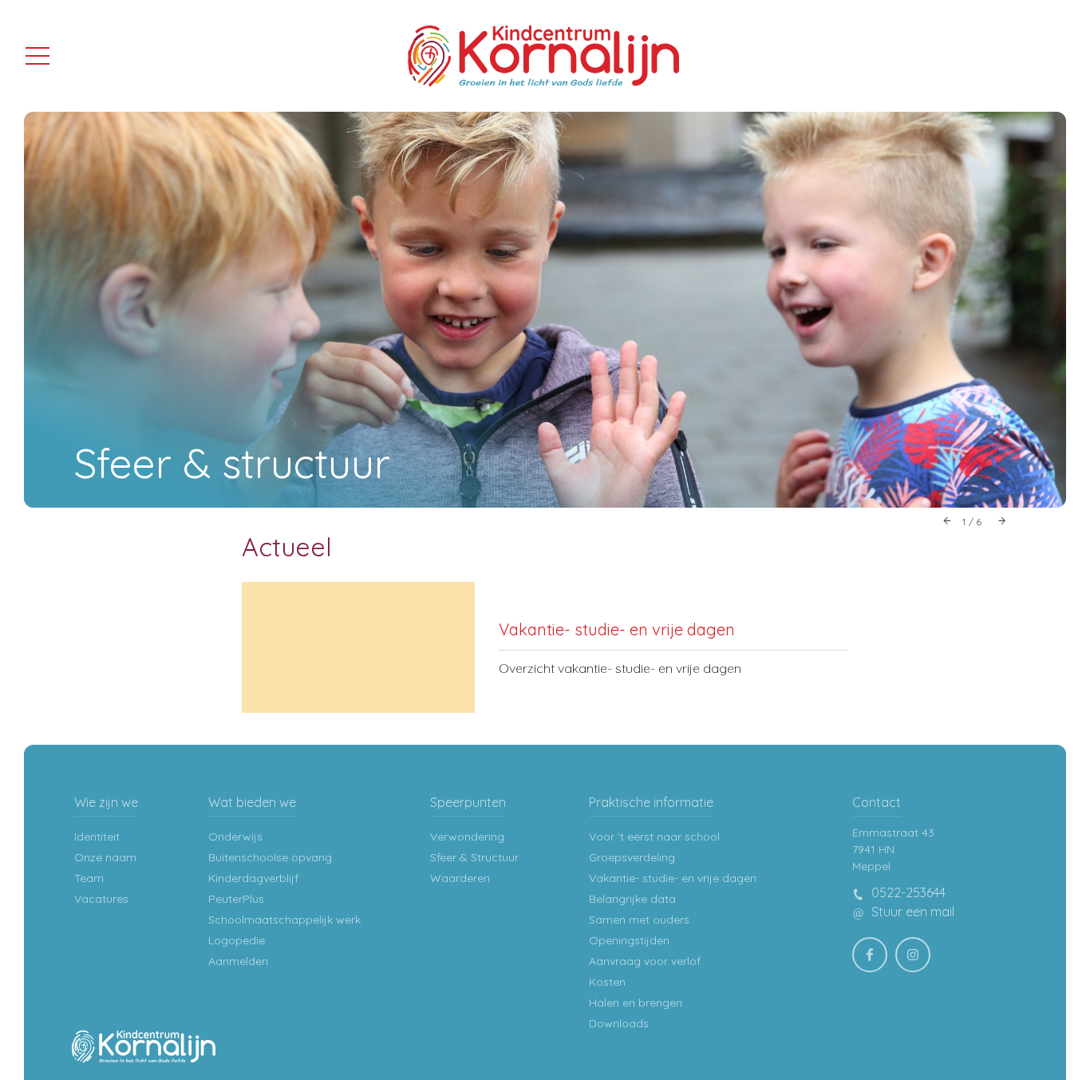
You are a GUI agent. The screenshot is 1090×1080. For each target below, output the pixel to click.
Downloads (619, 1023)
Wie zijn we (106, 802)
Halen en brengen (635, 1002)
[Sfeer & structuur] (545, 310)
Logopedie (236, 940)
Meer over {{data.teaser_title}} (545, 647)
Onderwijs (235, 836)
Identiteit (97, 836)
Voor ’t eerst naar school (654, 836)
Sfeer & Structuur (474, 857)
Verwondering (467, 836)
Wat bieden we (252, 802)
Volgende (1002, 520)
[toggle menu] (37, 55)
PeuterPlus (236, 899)
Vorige (948, 520)
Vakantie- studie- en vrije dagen (672, 878)
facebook (869, 954)
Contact (876, 802)
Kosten (607, 982)
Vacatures (101, 899)
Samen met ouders (639, 919)
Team (89, 878)
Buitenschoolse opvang (270, 857)
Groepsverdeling (632, 857)
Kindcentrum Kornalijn (543, 55)
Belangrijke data (632, 899)
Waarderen (460, 878)
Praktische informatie (651, 802)
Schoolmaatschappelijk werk (284, 919)
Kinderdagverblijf (253, 878)
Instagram (912, 954)
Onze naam (105, 857)
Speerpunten (468, 802)
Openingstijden (629, 940)
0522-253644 (907, 892)
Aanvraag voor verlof (645, 961)
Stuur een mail (911, 912)
